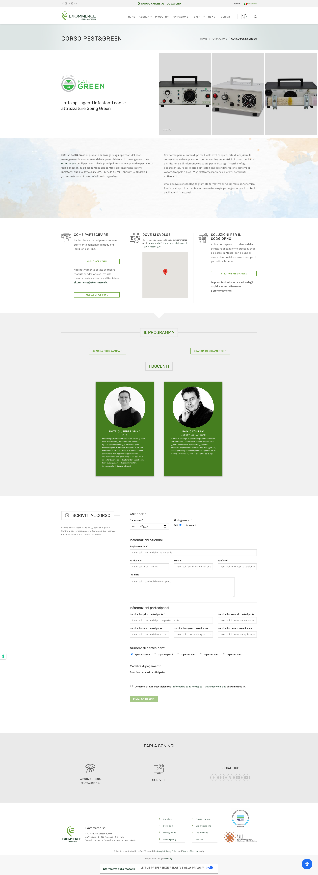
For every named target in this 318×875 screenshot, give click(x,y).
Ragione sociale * (139, 546)
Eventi (198, 16)
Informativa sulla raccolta (119, 869)
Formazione (180, 16)
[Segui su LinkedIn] (72, 3)
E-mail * (178, 560)
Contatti (226, 16)
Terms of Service (190, 851)
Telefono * (223, 560)
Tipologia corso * (183, 520)
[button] (237, 3)
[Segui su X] (69, 3)
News (211, 16)
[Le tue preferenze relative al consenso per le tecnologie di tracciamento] (3, 656)
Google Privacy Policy (167, 851)
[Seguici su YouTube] (76, 3)
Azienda (144, 16)
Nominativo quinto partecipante (235, 628)
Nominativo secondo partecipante (236, 614)
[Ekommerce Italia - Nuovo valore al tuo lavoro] (78, 15)
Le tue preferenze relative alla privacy (172, 867)
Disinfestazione (203, 826)
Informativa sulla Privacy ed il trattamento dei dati (199, 686)
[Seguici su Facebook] (63, 3)
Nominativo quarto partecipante (191, 628)
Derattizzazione (203, 819)
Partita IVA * (136, 560)
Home (131, 16)
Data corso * (136, 520)
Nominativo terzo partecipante (146, 628)
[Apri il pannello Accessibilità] (307, 864)
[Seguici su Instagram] (66, 3)
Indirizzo (134, 574)
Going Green (68, 163)
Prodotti (161, 16)
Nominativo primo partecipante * (147, 614)
